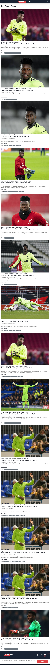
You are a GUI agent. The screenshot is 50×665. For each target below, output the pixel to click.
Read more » (4, 50)
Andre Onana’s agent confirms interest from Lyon (16, 182)
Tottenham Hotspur (14, 469)
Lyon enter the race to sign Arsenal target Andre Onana (17, 275)
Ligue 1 (2, 134)
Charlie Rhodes (11, 46)
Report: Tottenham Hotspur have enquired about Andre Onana (19, 414)
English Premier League (10, 88)
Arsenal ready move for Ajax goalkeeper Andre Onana (17, 367)
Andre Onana (7, 52)
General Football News (20, 319)
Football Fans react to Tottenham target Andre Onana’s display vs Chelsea (23, 552)
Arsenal (2, 88)
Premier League (17, 145)
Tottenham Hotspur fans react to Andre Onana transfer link (19, 460)
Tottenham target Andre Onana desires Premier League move (19, 506)
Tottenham (5, 42)
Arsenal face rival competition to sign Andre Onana (16, 321)
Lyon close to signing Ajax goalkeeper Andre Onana (16, 136)
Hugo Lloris (19, 52)
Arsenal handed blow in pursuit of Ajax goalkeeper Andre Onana (20, 229)
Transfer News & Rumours (13, 42)
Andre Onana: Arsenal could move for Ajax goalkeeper (17, 90)
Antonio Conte (13, 52)
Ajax (2, 42)
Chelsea (14, 561)
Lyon (5, 134)
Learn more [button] (29, 661)
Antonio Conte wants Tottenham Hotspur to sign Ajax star (18, 44)
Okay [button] (42, 661)
